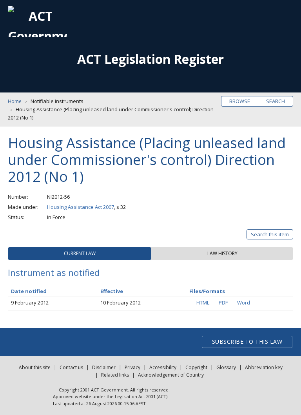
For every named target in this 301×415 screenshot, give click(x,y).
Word (243, 302)
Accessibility (162, 367)
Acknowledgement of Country (171, 375)
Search (275, 101)
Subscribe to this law (247, 341)
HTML (202, 302)
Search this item (270, 234)
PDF (223, 302)
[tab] (79, 253)
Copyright (196, 367)
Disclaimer (104, 367)
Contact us (71, 367)
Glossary (226, 367)
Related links (115, 375)
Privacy (132, 367)
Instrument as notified (54, 272)
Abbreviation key (264, 367)
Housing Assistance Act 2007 (80, 206)
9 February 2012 (30, 302)
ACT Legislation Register (150, 59)
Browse (239, 101)
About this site (35, 367)
